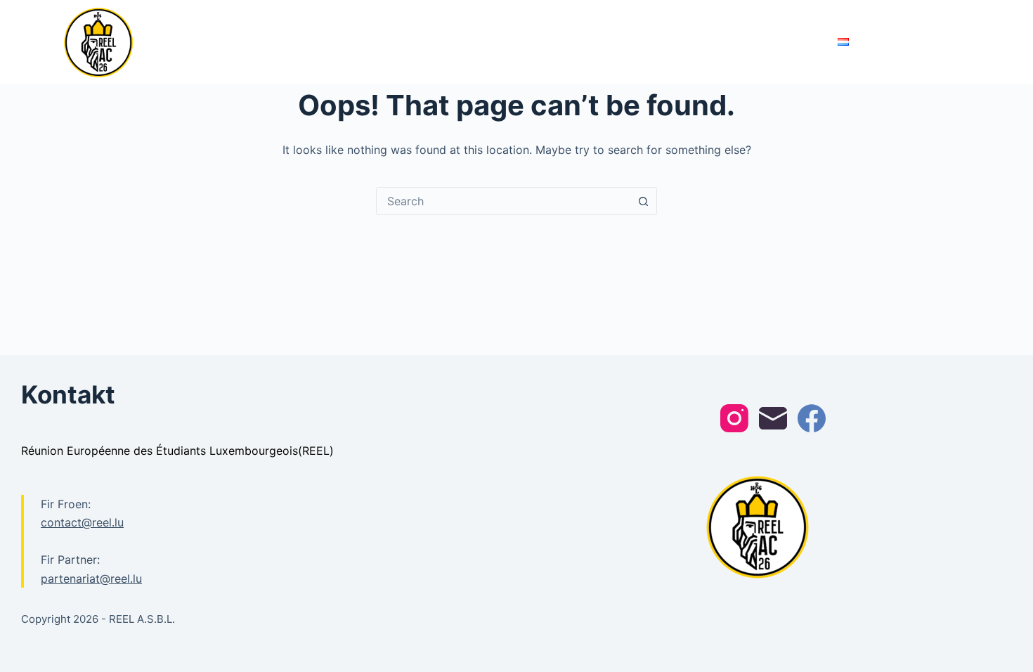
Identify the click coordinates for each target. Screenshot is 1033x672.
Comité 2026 (440, 42)
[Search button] (643, 201)
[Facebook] (812, 418)
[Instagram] (734, 418)
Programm (355, 42)
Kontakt (678, 42)
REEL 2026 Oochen (227, 41)
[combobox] (503, 201)
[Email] (773, 418)
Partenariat (596, 42)
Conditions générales (769, 42)
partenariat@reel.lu (91, 578)
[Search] (964, 42)
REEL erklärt (518, 42)
